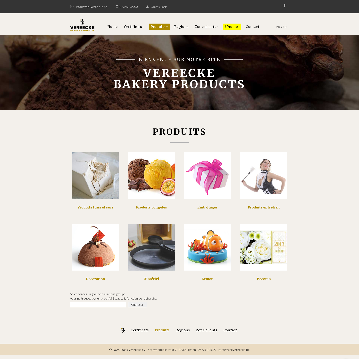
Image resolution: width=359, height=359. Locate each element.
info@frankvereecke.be (92, 6)
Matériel (151, 279)
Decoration (95, 279)
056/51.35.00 (129, 6)
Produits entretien (264, 207)
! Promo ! (232, 26)
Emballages (207, 207)
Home (113, 26)
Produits (158, 26)
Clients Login (159, 6)
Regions (181, 26)
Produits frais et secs (95, 207)
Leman (208, 279)
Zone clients (205, 26)
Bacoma (264, 279)
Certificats (133, 26)
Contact (252, 26)
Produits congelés (151, 207)
